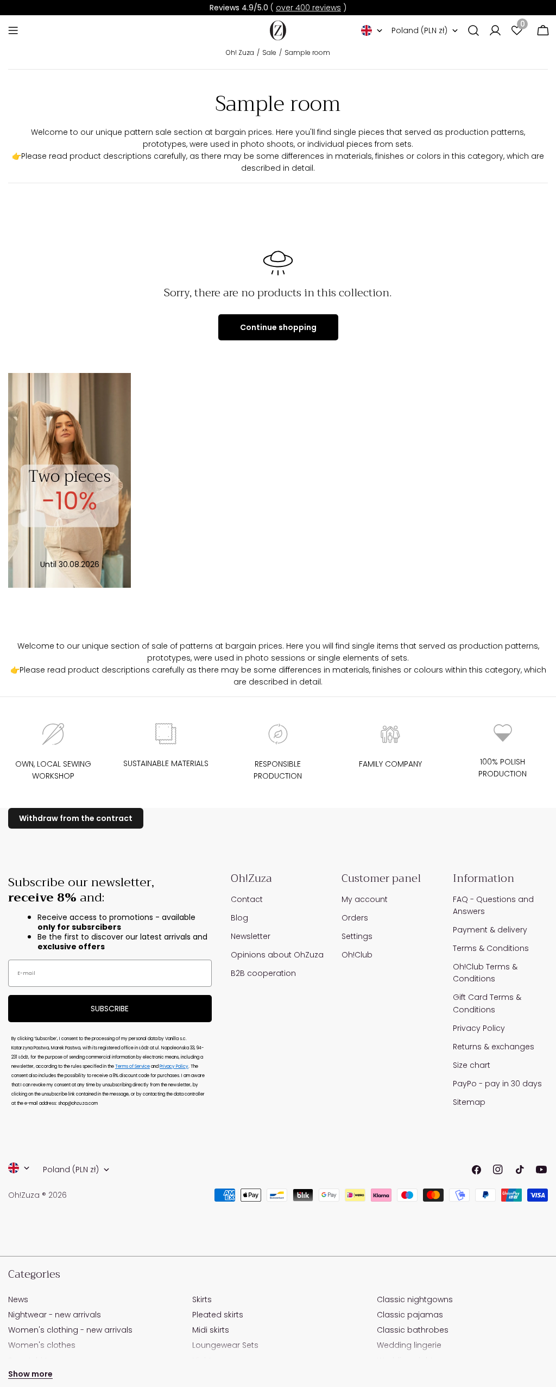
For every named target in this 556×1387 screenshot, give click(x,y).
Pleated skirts (217, 1314)
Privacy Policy (174, 1066)
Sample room (307, 52)
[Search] (473, 30)
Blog (239, 917)
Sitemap (469, 1102)
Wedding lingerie (409, 1345)
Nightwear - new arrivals (54, 1314)
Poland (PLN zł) (419, 30)
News (18, 1299)
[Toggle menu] (13, 30)
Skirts (202, 1299)
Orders (355, 917)
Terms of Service (132, 1066)
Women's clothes (41, 1345)
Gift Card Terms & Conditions (487, 1003)
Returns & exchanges (493, 1046)
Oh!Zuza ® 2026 (37, 1195)
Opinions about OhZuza (277, 954)
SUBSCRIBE (110, 1008)
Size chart (471, 1065)
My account (365, 899)
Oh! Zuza (240, 52)
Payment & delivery (490, 929)
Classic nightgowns (415, 1299)
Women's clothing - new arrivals (70, 1329)
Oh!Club (357, 954)
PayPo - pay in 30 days (497, 1083)
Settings (357, 936)
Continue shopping (278, 327)
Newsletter (250, 936)
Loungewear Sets (225, 1345)
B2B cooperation (263, 973)
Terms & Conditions (491, 948)
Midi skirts (210, 1329)
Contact (247, 899)
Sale (269, 52)
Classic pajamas (410, 1314)
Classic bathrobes (412, 1329)
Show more (30, 1374)
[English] (372, 30)
